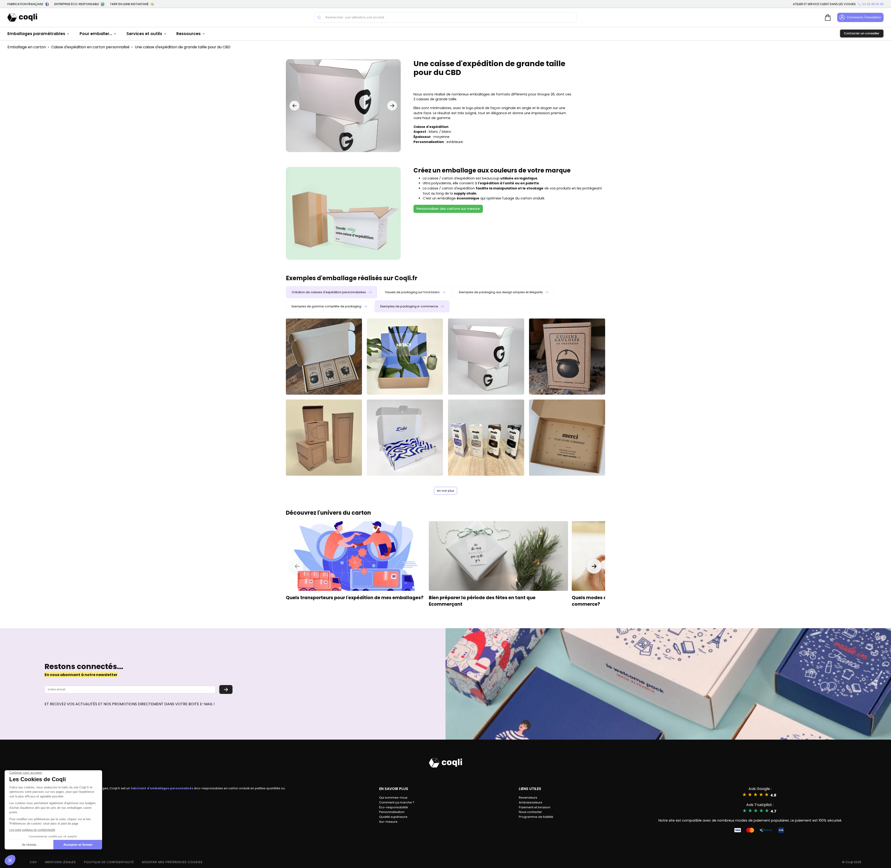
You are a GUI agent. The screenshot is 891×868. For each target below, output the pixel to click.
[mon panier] (827, 17)
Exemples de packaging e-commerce (409, 306)
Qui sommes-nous (393, 798)
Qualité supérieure (393, 817)
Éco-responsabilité (393, 807)
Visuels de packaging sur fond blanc (412, 292)
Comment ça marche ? (396, 802)
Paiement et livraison (534, 807)
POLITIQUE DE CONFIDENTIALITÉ (109, 862)
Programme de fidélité (536, 817)
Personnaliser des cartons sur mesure (448, 208)
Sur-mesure (388, 822)
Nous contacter (530, 812)
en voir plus (445, 491)
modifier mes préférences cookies (172, 862)
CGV (33, 862)
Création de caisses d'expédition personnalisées (329, 292)
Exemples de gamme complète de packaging (327, 306)
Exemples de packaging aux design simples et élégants (501, 292)
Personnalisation (391, 812)
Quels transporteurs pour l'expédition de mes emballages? (354, 598)
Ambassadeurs (530, 802)
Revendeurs (528, 798)
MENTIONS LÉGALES (60, 862)
